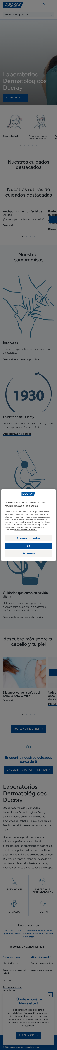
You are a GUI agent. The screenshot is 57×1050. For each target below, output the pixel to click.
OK (28, 546)
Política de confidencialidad (25, 530)
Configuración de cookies (28, 538)
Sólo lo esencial (28, 553)
